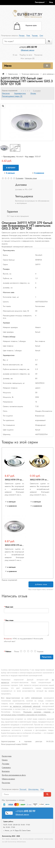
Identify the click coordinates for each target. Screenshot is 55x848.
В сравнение (39, 173)
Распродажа (6, 756)
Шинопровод (33, 789)
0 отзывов (36, 91)
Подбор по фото (26, 55)
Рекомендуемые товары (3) (12, 96)
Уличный (23, 789)
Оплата (4, 760)
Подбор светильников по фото (14, 775)
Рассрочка (38, 55)
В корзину (10, 167)
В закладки (10, 173)
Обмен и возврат (8, 779)
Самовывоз (6, 767)
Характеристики (20, 93)
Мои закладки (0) (27, 58)
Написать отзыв (31, 178)
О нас (15, 55)
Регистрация (39, 2)
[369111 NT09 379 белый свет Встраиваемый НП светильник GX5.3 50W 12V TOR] (26, 122)
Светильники (13, 74)
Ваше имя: (9, 607)
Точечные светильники (30, 74)
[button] (52, 2)
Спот (41, 35)
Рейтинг (8, 651)
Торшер (35, 35)
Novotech (19, 156)
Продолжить (46, 657)
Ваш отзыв (9, 620)
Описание (6, 93)
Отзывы (33, 93)
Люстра (22, 35)
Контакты (6, 771)
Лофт (28, 35)
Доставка (5, 764)
